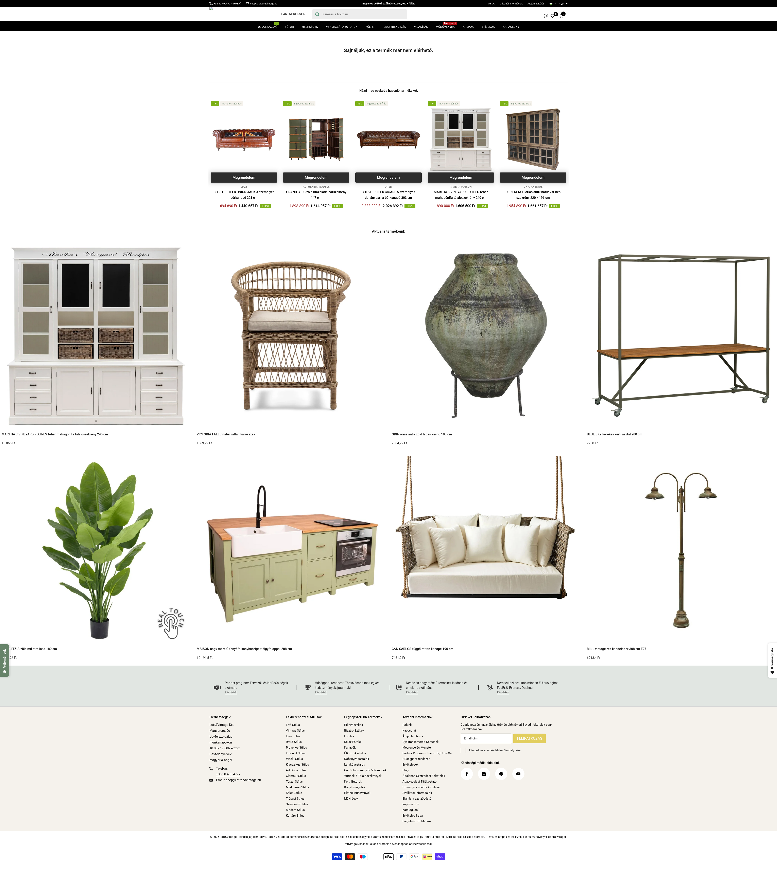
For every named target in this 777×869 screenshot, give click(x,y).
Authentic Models (316, 186)
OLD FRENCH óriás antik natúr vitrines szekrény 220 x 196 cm (532, 195)
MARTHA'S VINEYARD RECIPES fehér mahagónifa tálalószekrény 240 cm (461, 195)
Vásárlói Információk (511, 3)
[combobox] (363, 14)
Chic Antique (533, 186)
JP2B (244, 186)
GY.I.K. (491, 3)
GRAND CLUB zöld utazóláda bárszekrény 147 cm (316, 195)
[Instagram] (484, 774)
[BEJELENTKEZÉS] (545, 15)
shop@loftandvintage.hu (263, 3)
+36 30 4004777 (223, 3)
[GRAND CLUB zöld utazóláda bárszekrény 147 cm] (316, 139)
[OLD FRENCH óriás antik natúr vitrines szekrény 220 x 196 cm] (533, 139)
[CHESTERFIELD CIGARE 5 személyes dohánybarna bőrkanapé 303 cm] (388, 139)
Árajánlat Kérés (536, 3)
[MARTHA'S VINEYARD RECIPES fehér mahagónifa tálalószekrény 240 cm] (461, 139)
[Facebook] (467, 774)
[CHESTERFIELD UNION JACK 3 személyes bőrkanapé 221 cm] (244, 139)
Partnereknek (293, 14)
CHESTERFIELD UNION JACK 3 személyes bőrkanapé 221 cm (243, 195)
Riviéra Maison (461, 186)
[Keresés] (359, 14)
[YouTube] (518, 774)
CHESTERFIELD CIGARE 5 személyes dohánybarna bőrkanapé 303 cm (388, 195)
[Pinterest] (501, 774)
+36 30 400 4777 (228, 774)
